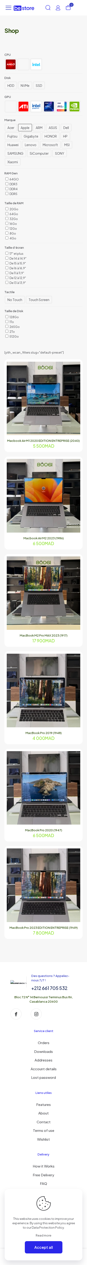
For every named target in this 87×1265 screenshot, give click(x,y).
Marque (10, 120)
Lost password (43, 1077)
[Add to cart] (75, 367)
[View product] (75, 374)
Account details (44, 1069)
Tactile (9, 292)
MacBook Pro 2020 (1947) (43, 830)
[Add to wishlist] (75, 380)
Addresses (43, 1060)
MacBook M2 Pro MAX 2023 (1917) (44, 635)
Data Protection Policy (48, 1227)
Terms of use (43, 1130)
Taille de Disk (13, 311)
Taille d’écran (14, 247)
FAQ (43, 1183)
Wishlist (43, 1139)
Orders (43, 1042)
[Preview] (75, 387)
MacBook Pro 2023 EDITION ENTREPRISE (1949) (44, 927)
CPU (7, 55)
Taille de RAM (13, 203)
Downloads (43, 1051)
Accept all (43, 1247)
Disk (7, 78)
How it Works (44, 1166)
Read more (43, 1235)
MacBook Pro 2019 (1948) (44, 733)
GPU (7, 97)
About (43, 1113)
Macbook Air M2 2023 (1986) (43, 538)
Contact (44, 1122)
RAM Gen (11, 173)
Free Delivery (43, 1175)
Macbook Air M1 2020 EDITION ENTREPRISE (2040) (43, 441)
